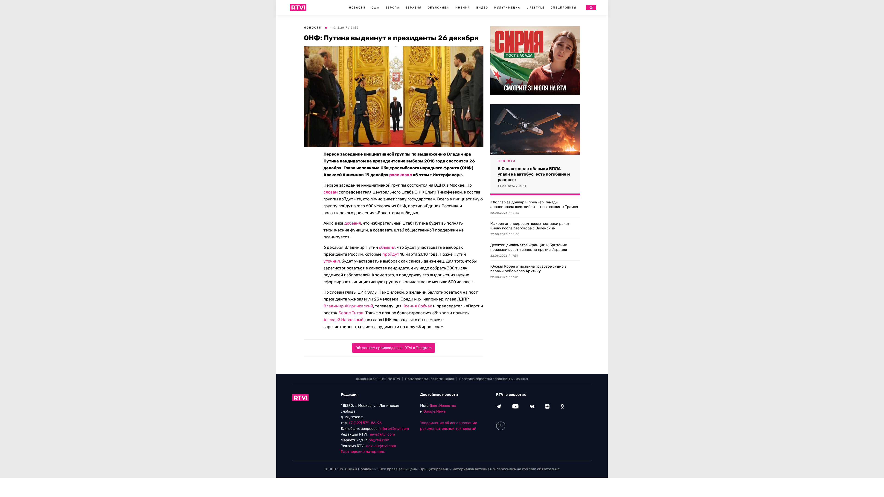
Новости (357, 7)
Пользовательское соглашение (429, 379)
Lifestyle (535, 7)
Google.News (434, 411)
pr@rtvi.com (379, 440)
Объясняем (438, 7)
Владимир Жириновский (348, 306)
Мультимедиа (507, 7)
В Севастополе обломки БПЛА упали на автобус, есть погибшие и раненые (534, 174)
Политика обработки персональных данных (493, 379)
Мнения (462, 7)
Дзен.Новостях (443, 405)
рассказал (400, 174)
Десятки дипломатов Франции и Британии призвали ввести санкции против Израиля (528, 247)
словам (330, 192)
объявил (387, 247)
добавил (352, 223)
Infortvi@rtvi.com (394, 428)
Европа (392, 7)
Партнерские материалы (363, 451)
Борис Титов (350, 312)
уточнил (331, 261)
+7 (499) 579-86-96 (365, 423)
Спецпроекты (563, 7)
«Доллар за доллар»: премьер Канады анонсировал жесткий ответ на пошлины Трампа (534, 204)
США (375, 7)
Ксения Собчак (417, 306)
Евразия (414, 7)
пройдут (390, 254)
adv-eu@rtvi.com (381, 446)
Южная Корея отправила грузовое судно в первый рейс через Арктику (528, 268)
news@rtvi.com (382, 434)
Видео (482, 7)
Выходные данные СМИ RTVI (378, 379)
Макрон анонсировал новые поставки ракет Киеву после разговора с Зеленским (530, 225)
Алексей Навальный (343, 319)
